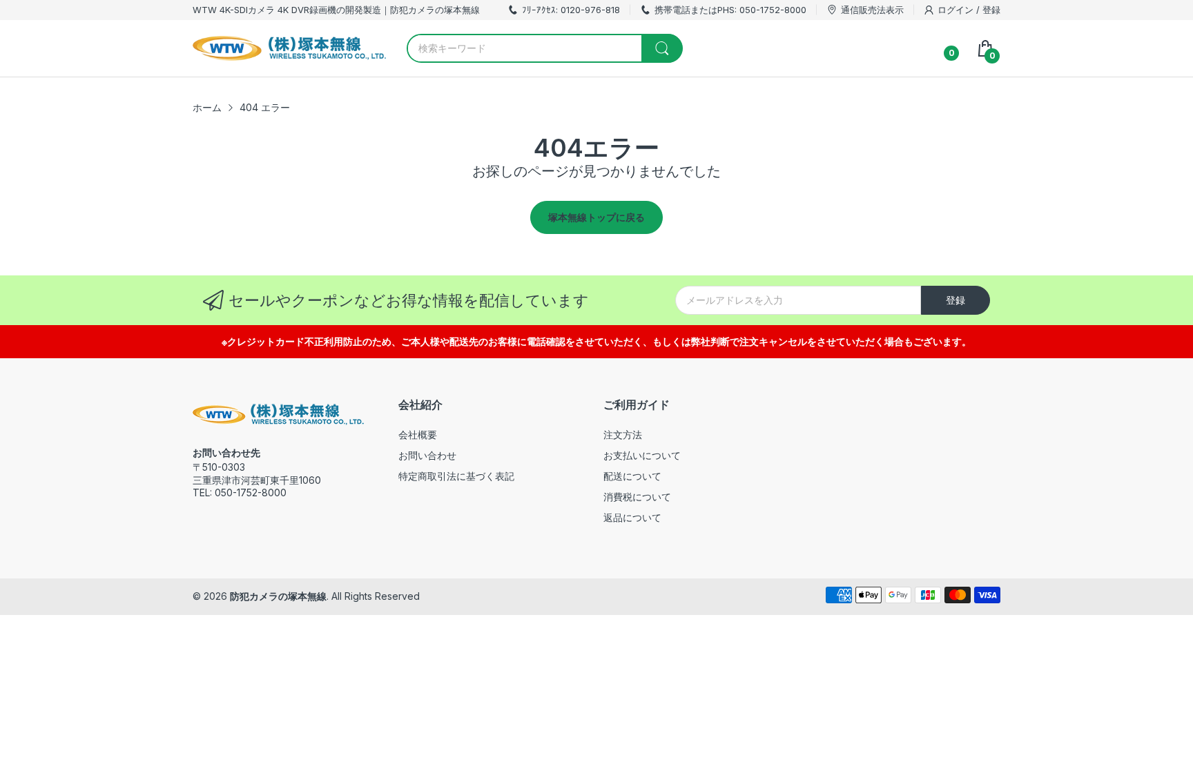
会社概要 (417, 434)
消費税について (637, 496)
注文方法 (622, 434)
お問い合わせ (427, 455)
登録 (991, 9)
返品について (632, 517)
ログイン (957, 9)
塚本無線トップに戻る (596, 217)
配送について (632, 476)
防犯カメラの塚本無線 (278, 596)
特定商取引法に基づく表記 (456, 476)
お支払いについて (642, 455)
